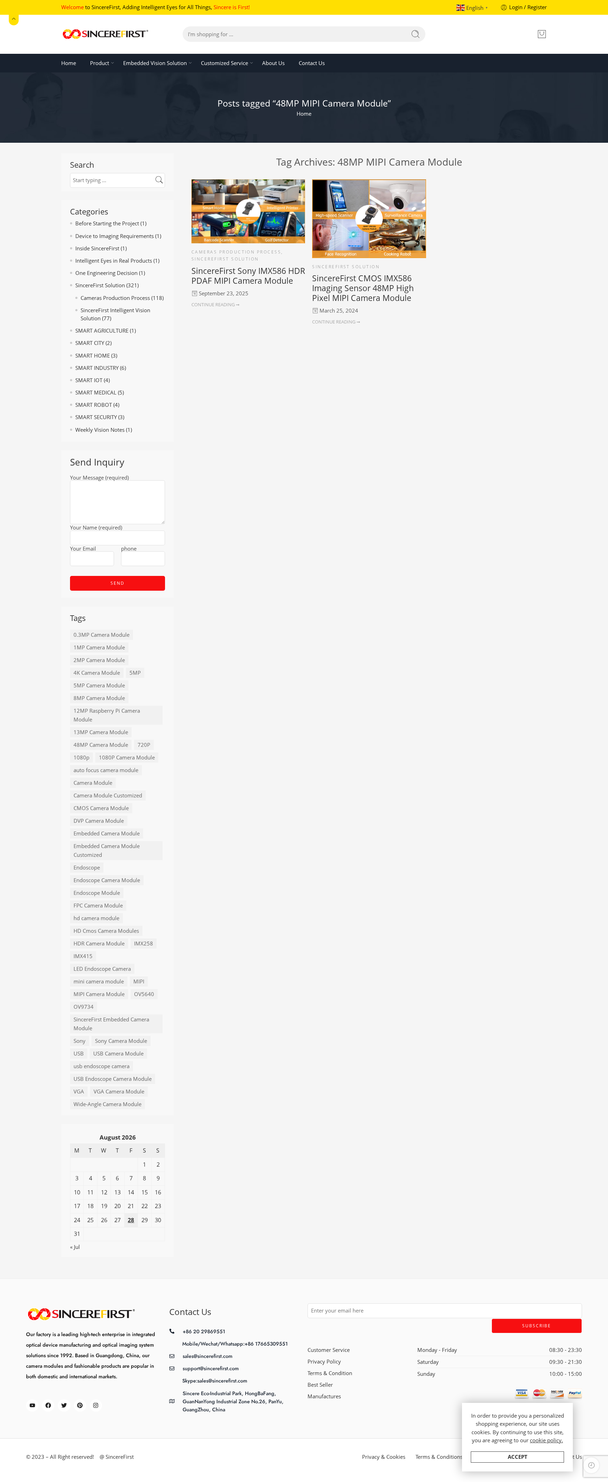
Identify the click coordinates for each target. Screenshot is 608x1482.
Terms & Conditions (439, 1457)
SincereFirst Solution (225, 259)
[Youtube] (32, 1405)
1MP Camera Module (99, 647)
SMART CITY (89, 343)
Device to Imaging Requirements (114, 236)
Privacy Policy (324, 1361)
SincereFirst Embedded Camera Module (111, 1024)
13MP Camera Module (101, 732)
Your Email (83, 549)
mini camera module (99, 981)
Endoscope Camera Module (107, 880)
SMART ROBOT (93, 405)
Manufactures (324, 1396)
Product (99, 63)
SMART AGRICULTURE (101, 330)
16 (158, 1192)
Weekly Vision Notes (100, 429)
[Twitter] (64, 1405)
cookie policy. (546, 1440)
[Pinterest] (80, 1405)
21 (131, 1206)
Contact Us (312, 63)
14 (131, 1192)
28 (131, 1220)
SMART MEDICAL (95, 392)
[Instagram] (96, 1405)
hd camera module (96, 918)
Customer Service (329, 1350)
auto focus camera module (106, 770)
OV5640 (144, 994)
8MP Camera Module (99, 698)
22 (144, 1206)
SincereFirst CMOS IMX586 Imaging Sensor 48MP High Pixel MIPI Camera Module (363, 287)
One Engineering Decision (106, 273)
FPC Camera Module (98, 905)
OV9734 (84, 1006)
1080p (81, 757)
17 (77, 1206)
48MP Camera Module (101, 745)
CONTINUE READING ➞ (215, 304)
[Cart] (542, 34)
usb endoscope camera (101, 1066)
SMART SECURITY (96, 417)
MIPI (138, 981)
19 (104, 1206)
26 (104, 1220)
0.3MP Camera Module (101, 634)
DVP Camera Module (99, 820)
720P (144, 745)
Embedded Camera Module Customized (107, 850)
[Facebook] (48, 1405)
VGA (79, 1091)
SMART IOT (88, 380)
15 (144, 1192)
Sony (80, 1041)
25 (90, 1220)
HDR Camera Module (99, 943)
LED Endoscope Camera (102, 968)
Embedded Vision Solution (155, 63)
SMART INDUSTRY (97, 368)
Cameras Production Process (236, 252)
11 (90, 1192)
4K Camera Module (97, 672)
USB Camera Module (118, 1053)
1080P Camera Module (127, 757)
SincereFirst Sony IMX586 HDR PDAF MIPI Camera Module (248, 275)
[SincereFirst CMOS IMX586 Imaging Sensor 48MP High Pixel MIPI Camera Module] (369, 218)
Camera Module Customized (108, 795)
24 (77, 1220)
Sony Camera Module (121, 1041)
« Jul (75, 1247)
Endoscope (87, 867)
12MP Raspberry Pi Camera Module (107, 715)
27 (117, 1220)
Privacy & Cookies (383, 1457)
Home (68, 63)
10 (77, 1192)
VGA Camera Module (119, 1091)
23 (158, 1206)
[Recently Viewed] (591, 1465)
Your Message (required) (99, 478)
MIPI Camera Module (99, 994)
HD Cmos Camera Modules (106, 931)
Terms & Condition (330, 1373)
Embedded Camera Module (107, 833)
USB (79, 1053)
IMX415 (83, 956)
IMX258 (143, 943)
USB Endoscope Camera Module (113, 1079)
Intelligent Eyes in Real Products (113, 260)
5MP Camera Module (99, 685)
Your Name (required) (96, 528)
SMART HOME (92, 355)
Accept (517, 1457)
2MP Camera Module (99, 660)
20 (117, 1206)
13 (117, 1192)
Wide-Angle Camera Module (107, 1104)
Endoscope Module (97, 893)
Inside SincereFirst (97, 248)
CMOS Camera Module (101, 808)
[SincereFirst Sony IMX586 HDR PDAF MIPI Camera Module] (248, 211)
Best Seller (320, 1384)
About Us (273, 63)
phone (129, 549)
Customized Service (224, 63)
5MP (135, 672)
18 (90, 1206)
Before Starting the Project (107, 223)
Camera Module (93, 783)
